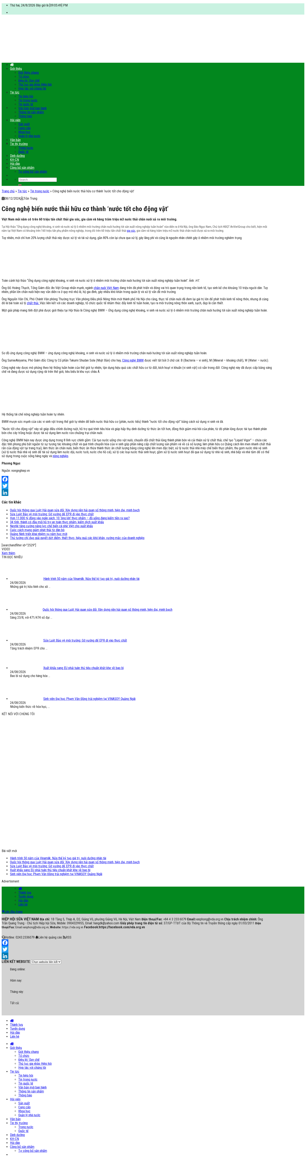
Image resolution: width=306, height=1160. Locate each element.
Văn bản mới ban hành (32, 108)
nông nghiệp (60, 456)
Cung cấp (24, 128)
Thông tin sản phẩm (31, 112)
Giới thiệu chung (28, 73)
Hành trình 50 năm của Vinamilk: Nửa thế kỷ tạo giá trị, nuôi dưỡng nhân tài (58, 858)
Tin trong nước (27, 100)
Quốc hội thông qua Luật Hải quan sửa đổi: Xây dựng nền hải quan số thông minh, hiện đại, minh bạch (75, 510)
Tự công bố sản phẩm (32, 172)
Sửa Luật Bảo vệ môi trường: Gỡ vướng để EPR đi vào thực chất (52, 514)
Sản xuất (24, 124)
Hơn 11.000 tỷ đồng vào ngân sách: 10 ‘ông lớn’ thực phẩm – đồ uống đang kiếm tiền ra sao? (70, 518)
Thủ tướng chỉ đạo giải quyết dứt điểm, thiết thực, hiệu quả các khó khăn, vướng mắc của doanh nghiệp (77, 538)
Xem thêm (8, 553)
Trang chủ (8, 191)
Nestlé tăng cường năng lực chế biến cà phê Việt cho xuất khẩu (51, 526)
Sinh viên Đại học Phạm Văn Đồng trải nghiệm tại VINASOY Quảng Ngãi (56, 874)
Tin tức (14, 92)
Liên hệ (23, 904)
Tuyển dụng (25, 896)
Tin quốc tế (25, 104)
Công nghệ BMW (133, 360)
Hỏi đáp (15, 164)
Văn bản (15, 140)
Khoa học (24, 132)
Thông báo (25, 116)
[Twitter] (137, 486)
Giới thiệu (16, 69)
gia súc (131, 231)
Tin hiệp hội (25, 96)
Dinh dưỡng (17, 156)
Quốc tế (23, 152)
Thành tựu (24, 893)
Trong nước (25, 148)
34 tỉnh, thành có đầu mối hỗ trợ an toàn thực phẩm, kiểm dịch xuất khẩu (57, 522)
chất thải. (33, 303)
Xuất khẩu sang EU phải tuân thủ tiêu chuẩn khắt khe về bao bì (50, 870)
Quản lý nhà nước (29, 136)
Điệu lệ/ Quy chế (29, 81)
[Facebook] (137, 479)
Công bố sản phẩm (22, 168)
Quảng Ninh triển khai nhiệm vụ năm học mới (38, 534)
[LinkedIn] (137, 492)
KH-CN (14, 160)
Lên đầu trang (13, 912)
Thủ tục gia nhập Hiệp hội (35, 84)
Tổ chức (23, 77)
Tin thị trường (19, 144)
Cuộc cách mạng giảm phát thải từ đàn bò (37, 530)
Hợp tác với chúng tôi (32, 88)
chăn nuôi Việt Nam (106, 288)
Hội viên (15, 120)
